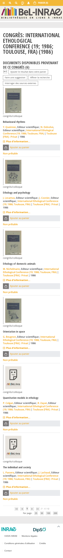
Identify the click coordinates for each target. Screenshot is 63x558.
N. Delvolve (47, 127)
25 (36, 513)
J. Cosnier (44, 197)
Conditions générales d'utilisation (19, 543)
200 (55, 513)
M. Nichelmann (11, 269)
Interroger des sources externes (20, 83)
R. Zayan (42, 403)
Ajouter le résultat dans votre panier (28, 71)
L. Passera (8, 472)
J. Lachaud (44, 472)
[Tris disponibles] (5, 71)
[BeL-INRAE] (31, 12)
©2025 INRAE (10, 536)
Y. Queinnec (9, 127)
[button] (6, 147)
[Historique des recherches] (22, 3)
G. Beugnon (9, 336)
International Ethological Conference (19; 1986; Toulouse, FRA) (28, 132)
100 (48, 513)
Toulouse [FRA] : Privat (45, 204)
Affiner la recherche (40, 77)
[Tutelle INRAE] (16, 529)
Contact (8, 550)
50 (42, 513)
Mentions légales (29, 536)
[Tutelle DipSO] (47, 529)
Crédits (42, 543)
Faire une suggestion (15, 77)
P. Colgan (8, 403)
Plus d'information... (18, 141)
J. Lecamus (9, 197)
